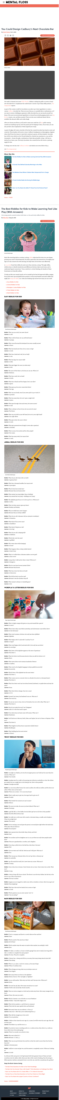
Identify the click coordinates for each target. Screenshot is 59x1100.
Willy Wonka (24, 101)
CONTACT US (21, 1091)
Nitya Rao (5, 218)
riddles (31, 257)
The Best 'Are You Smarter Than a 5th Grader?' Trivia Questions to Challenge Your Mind (29, 1069)
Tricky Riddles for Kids (13, 290)
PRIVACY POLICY (45, 1091)
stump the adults (14, 278)
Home (6, 197)
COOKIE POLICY (13, 1093)
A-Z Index (12, 1095)
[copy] (13, 35)
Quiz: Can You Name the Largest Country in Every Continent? (22, 1076)
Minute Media (26, 1098)
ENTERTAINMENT (13, 1081)
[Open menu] (4, 2)
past (42, 122)
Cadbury (10, 111)
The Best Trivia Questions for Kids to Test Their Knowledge (21, 1066)
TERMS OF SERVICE (23, 1093)
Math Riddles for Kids (13, 293)
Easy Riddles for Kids (12, 282)
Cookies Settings (22, 1095)
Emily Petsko (6, 32)
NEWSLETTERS (32, 1091)
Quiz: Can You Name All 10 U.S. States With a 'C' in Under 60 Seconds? (24, 1071)
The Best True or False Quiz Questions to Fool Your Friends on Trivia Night (25, 1074)
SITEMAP (44, 1093)
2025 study (8, 265)
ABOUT (11, 1091)
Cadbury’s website (24, 145)
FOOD (10, 197)
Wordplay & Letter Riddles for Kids (16, 287)
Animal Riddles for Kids (13, 284)
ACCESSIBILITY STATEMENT (34, 1093)
